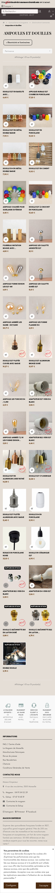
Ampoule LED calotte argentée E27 (39, 246)
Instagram (9, 812)
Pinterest (21, 812)
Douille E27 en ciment (39, 168)
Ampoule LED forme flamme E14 (38, 323)
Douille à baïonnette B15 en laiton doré (14, 631)
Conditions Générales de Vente (16, 768)
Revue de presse (10, 756)
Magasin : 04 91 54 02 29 (17, 792)
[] (5, 85)
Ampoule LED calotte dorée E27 (39, 285)
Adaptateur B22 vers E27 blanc (40, 438)
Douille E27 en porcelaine (35, 131)
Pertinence (28, 51)
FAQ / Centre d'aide (11, 744)
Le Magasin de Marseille (13, 748)
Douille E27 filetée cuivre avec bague (11, 362)
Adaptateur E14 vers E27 (40, 591)
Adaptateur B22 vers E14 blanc (14, 592)
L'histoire (6, 764)
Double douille (10, 668)
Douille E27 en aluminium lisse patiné (13, 477)
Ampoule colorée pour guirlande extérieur (13, 208)
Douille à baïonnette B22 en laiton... (40, 631)
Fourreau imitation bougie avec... (12, 246)
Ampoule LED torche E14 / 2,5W (14, 400)
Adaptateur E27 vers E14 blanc (40, 400)
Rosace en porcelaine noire (13, 554)
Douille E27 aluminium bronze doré (39, 362)
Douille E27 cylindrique (40, 476)
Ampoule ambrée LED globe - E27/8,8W (12, 323)
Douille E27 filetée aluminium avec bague (13, 515)
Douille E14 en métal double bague (12, 169)
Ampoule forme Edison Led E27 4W (14, 285)
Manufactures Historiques (13, 752)
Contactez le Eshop (14, 806)
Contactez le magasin (15, 801)
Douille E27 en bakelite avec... (13, 93)
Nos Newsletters (9, 760)
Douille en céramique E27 (39, 554)
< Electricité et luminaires (18, 42)
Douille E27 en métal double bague (12, 131)
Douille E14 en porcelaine (35, 515)
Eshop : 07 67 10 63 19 (15, 797)
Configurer (11, 885)
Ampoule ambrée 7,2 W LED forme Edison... (13, 438)
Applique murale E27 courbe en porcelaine (39, 93)
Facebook (32, 812)
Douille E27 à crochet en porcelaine (39, 208)
